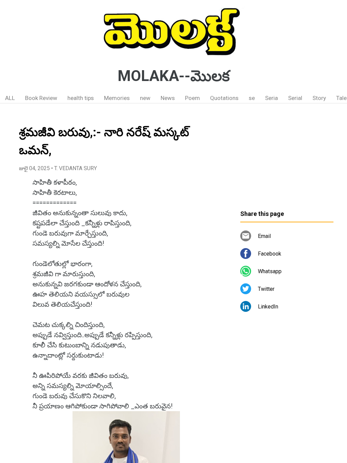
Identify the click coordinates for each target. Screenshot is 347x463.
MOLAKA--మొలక (174, 76)
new (145, 98)
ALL (10, 98)
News (168, 98)
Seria (271, 98)
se (252, 98)
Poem (192, 98)
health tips (80, 98)
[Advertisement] (286, 159)
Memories (117, 98)
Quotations (224, 98)
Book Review (41, 98)
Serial (295, 98)
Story (319, 98)
